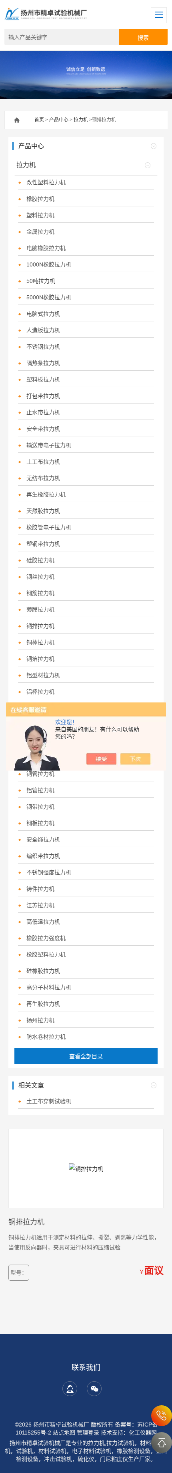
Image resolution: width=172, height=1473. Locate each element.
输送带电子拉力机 (48, 445)
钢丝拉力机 (40, 576)
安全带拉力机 (43, 429)
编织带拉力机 (43, 856)
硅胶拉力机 (40, 560)
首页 (39, 120)
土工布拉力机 (43, 461)
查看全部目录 (86, 1056)
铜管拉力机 (40, 774)
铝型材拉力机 (43, 675)
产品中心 (58, 120)
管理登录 (88, 1432)
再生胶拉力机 (43, 1004)
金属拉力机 (40, 231)
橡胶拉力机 (40, 199)
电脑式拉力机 (43, 314)
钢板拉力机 (40, 823)
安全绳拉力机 (43, 839)
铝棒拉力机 (40, 691)
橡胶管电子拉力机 (48, 527)
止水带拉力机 (43, 412)
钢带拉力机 (40, 806)
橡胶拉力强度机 (46, 938)
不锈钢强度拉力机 (48, 872)
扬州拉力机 (40, 1020)
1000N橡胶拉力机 (48, 264)
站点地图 (64, 1432)
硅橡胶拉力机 (43, 971)
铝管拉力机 (40, 790)
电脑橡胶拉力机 (46, 248)
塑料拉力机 (40, 215)
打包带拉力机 (43, 396)
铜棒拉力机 (40, 642)
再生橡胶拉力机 (46, 494)
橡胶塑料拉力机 (46, 954)
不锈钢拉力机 (43, 346)
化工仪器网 (143, 1432)
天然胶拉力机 (43, 511)
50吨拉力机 (40, 281)
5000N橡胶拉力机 (48, 297)
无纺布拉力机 (43, 478)
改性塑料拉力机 (46, 182)
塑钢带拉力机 (43, 544)
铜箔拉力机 (40, 659)
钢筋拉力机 (40, 593)
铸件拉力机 (40, 889)
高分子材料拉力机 (48, 987)
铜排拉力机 (40, 626)
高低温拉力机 (43, 921)
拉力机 (81, 120)
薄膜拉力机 (40, 609)
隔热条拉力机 (43, 363)
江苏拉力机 (40, 905)
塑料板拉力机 (43, 379)
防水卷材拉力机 (46, 1036)
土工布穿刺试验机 (48, 1101)
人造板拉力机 (43, 330)
